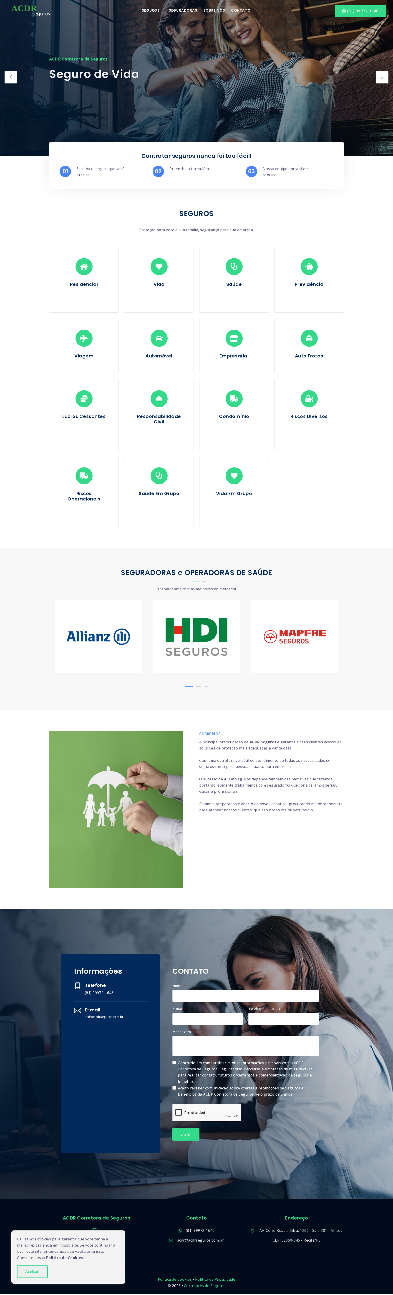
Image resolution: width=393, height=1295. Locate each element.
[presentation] (11, 77)
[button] (187, 686)
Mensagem (182, 1031)
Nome (178, 985)
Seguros (151, 10)
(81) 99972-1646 (362, 10)
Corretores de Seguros (205, 1285)
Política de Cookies (175, 1279)
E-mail (178, 1008)
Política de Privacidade (215, 1279)
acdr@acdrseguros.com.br (200, 1240)
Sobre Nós (214, 10)
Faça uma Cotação (74, 91)
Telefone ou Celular (265, 1008)
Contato (241, 10)
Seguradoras (183, 10)
